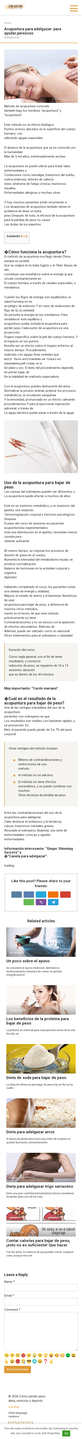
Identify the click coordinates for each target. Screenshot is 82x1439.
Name (9, 1282)
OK (66, 1433)
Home (7, 22)
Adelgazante (12, 37)
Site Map (13, 1407)
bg (16, 1422)
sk (21, 1422)
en (11, 1422)
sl (26, 1422)
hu (30, 1422)
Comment (12, 1310)
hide (24, 236)
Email (9, 1295)
